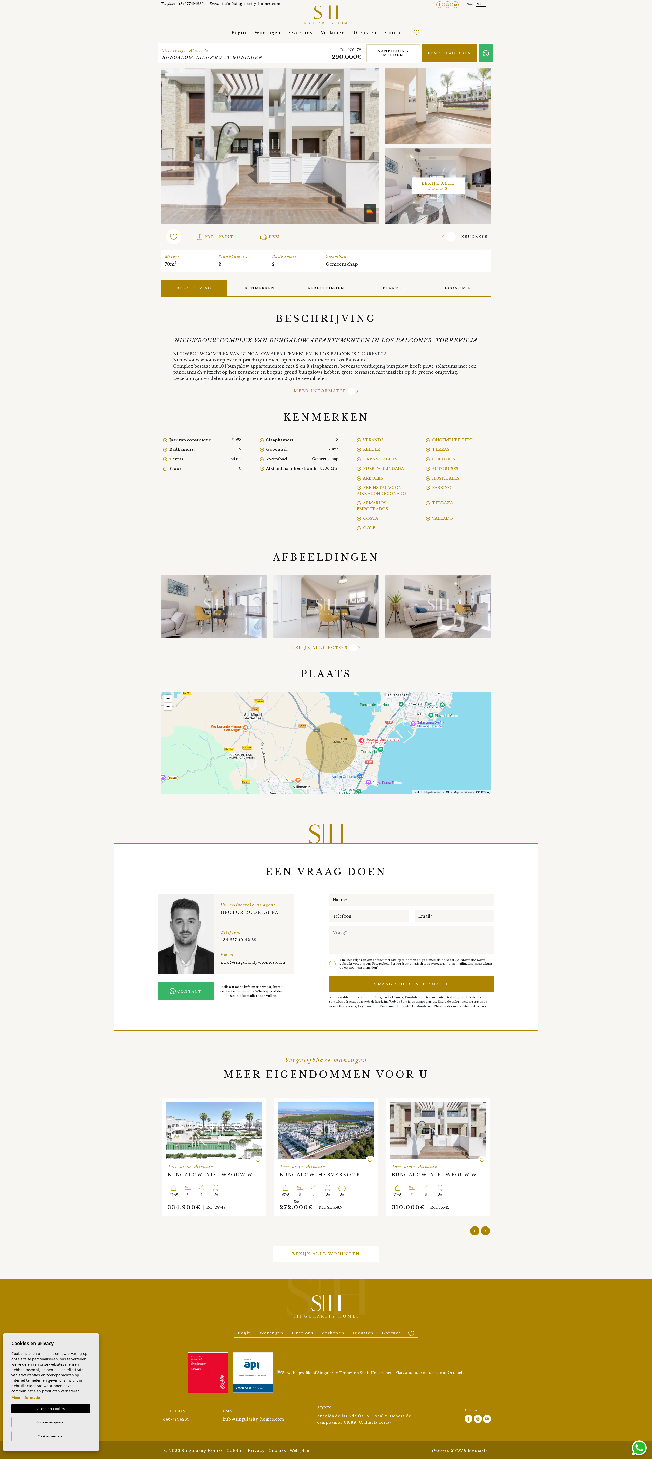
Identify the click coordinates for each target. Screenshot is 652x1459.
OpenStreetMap (449, 792)
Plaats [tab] (392, 288)
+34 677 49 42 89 (239, 939)
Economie (458, 288)
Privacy (256, 1450)
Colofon (235, 1450)
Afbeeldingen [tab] (326, 288)
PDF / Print (219, 237)
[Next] (485, 1230)
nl (479, 4)
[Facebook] (440, 4)
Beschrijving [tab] (194, 288)
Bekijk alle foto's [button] (320, 647)
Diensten (365, 32)
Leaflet (418, 792)
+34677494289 (182, 4)
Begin (238, 32)
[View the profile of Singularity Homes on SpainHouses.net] (334, 1373)
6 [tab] (345, 1228)
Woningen (267, 32)
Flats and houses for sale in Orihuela (429, 1372)
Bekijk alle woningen (326, 1253)
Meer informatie (320, 391)
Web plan (300, 1450)
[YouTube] (455, 4)
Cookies (277, 1450)
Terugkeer (473, 236)
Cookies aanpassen (50, 1422)
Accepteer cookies (51, 1408)
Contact (395, 32)
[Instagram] (448, 4)
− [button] (168, 706)
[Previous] (474, 1230)
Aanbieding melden (393, 53)
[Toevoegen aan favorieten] (176, 1160)
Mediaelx (478, 1450)
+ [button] (168, 698)
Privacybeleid (382, 963)
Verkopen (333, 32)
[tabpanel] (244, 1157)
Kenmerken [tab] (260, 288)
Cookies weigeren (51, 1436)
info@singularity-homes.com (244, 4)
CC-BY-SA (482, 792)
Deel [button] (275, 237)
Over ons (301, 32)
